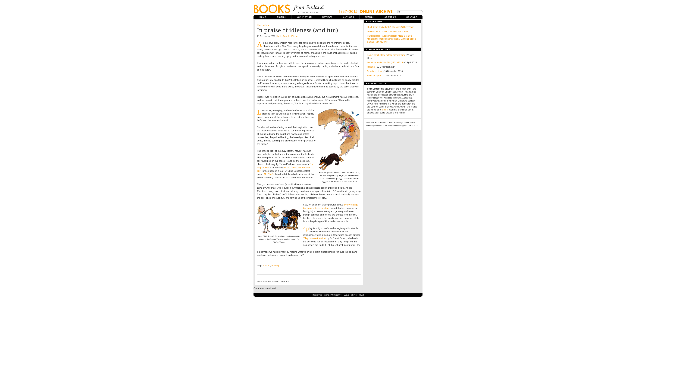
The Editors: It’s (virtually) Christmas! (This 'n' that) (390, 27)
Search (369, 17)
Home (262, 17)
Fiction (281, 17)
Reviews (327, 17)
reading (275, 265)
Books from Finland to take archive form (386, 55)
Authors (348, 17)
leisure (266, 265)
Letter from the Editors (287, 36)
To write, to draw (375, 71)
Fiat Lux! (371, 67)
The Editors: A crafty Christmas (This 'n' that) (387, 31)
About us (390, 17)
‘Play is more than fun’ (314, 238)
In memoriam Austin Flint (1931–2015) (385, 62)
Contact (411, 17)
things (385, 110)
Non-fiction (304, 17)
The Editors (263, 25)
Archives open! (374, 75)
